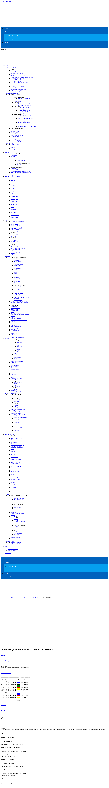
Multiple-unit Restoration (16, 246)
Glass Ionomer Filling (16, 413)
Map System (16, 277)
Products (7, 31)
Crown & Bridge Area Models (25, 121)
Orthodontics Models (15, 134)
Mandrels (13, 474)
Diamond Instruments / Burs (17, 72)
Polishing (16, 359)
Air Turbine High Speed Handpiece (19, 221)
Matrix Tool (13, 443)
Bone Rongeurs (17, 261)
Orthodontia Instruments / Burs (18, 78)
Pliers (12, 317)
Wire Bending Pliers (18, 288)
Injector (18, 350)
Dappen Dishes (14, 463)
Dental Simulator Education (11, 93)
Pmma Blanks (14, 389)
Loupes (12, 207)
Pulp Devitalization (18, 419)
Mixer (12, 367)
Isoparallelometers (15, 365)
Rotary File (19, 165)
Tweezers (16, 273)
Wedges (12, 449)
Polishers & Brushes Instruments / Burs (20, 79)
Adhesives (16, 496)
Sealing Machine (14, 191)
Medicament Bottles (15, 479)
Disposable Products (9, 143)
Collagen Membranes (16, 254)
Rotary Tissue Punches (16, 318)
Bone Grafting (14, 253)
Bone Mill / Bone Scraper (17, 309)
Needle (15, 395)
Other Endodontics (18, 278)
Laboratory (7, 338)
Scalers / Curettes (18, 300)
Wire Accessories (18, 533)
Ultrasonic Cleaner (15, 215)
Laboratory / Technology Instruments (19, 302)
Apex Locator (14, 155)
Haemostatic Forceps (18, 264)
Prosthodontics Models (16, 139)
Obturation (13, 168)
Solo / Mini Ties (14, 516)
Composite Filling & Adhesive (18, 409)
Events (6, 42)
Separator (13, 363)
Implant (12, 250)
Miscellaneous (14, 333)
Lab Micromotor (14, 366)
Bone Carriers (14, 306)
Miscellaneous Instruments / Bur (18, 75)
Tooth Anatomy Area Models (24, 105)
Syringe (15, 272)
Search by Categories (13, 35)
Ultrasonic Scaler (15, 196)
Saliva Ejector (17, 500)
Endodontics (8, 152)
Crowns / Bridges (15, 328)
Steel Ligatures (17, 531)
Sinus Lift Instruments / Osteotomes (19, 320)
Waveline (13, 321)
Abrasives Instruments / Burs (17, 86)
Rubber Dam (14, 149)
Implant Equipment (15, 252)
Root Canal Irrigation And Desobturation (20, 169)
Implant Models (14, 132)
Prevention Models (15, 138)
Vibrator (15, 358)
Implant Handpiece (15, 225)
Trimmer (16, 354)
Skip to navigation (5, 1)
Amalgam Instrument (15, 325)
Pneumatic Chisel (15, 369)
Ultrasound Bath (17, 357)
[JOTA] (6, 727)
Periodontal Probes (18, 296)
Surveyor (16, 353)
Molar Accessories (18, 507)
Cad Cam (13, 376)
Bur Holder (13, 454)
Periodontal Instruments (19, 294)
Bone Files (16, 260)
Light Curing (14, 204)
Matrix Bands (14, 439)
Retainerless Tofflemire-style (17, 445)
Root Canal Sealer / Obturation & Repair (20, 171)
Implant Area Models (23, 123)
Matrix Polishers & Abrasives (17, 441)
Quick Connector (15, 229)
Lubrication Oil (14, 235)
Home (6, 28)
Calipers (12, 312)
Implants (7, 242)
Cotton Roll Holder (15, 462)
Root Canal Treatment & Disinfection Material (21, 172)
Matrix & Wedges (15, 477)
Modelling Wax (17, 384)
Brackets (13, 539)
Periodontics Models (15, 136)
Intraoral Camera (14, 201)
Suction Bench (17, 351)
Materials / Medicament (10, 393)
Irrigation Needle (15, 175)
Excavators (13, 329)
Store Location (8, 46)
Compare (3, 655)
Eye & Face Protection (16, 466)
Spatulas (13, 334)
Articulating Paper (18, 399)
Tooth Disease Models (16, 141)
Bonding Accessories (18, 499)
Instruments (7, 256)
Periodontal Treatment (19, 433)
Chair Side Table (14, 457)
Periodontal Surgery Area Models (25, 115)
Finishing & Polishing (16, 411)
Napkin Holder (14, 147)
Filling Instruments (15, 330)
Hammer (13, 316)
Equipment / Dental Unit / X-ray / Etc (13, 176)
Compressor (13, 180)
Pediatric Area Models (23, 111)
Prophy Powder (14, 241)
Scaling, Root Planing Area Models (26, 118)
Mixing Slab (13, 482)
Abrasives (16, 405)
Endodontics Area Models (24, 98)
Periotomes (16, 298)
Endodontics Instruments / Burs (18, 73)
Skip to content (12, 1)
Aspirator (19, 343)
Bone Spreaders (14, 310)
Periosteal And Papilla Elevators (21, 297)
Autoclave (13, 177)
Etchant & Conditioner (19, 498)
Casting (18, 345)
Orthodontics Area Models (24, 110)
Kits (12, 74)
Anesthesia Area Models (23, 107)
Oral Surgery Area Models (24, 109)
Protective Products (15, 537)
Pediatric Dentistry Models (17, 135)
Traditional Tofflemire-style (17, 447)
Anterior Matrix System (16, 437)
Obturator (13, 157)
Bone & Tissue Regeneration (20, 417)
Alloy (15, 406)
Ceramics (13, 377)
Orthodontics (8, 494)
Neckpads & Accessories (19, 521)
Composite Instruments (16, 326)
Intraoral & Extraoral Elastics (17, 513)
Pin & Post (16, 401)
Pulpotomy (16, 422)
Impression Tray (14, 332)
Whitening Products (9, 541)
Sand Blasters (14, 362)
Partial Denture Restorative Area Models (27, 125)
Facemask (16, 520)
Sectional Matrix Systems (16, 446)
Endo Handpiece (14, 224)
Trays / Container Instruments (17, 337)
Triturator (16, 355)
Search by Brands (12, 39)
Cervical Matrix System (16, 438)
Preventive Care (17, 430)
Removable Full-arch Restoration (18, 248)
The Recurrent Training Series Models (27, 103)
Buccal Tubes (17, 506)
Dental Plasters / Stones (16, 378)
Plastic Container (15, 485)
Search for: (3, 49)
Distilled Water (14, 217)
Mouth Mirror (17, 282)
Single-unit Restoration (16, 249)
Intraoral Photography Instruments (19, 301)
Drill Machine (20, 346)
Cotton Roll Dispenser (16, 459)
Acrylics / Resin (14, 374)
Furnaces (19, 347)
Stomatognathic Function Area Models (27, 126)
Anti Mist (13, 451)
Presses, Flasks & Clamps (17, 361)
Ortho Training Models (19, 286)
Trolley (12, 490)
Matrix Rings (14, 442)
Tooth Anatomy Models (16, 140)
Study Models (17, 386)
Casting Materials (18, 382)
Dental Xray (13, 185)
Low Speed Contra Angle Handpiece (19, 227)
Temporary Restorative (16, 415)
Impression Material (18, 425)
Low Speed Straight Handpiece (18, 228)
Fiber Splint (13, 410)
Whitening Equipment (16, 542)
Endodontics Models (15, 131)
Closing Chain (14, 512)
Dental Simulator (18, 101)
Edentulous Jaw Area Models (24, 122)
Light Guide (13, 469)
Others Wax (16, 385)
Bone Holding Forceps (16, 308)
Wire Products (17, 534)
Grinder (18, 349)
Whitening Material (15, 543)
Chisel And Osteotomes (16, 313)
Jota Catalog (3, 710)
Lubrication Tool (14, 236)
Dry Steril (13, 188)
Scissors (15, 269)
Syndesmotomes (17, 270)
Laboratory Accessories (16, 391)
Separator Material (15, 380)
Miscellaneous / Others (10, 434)
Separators (13, 515)
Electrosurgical (14, 199)
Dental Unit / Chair (15, 183)
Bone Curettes (17, 258)
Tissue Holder (14, 487)
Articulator (19, 342)
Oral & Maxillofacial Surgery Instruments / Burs (22, 77)
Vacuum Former (14, 492)
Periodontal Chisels (18, 293)
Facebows (16, 519)
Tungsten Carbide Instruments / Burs (19, 82)
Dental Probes (17, 281)
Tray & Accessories (18, 526)
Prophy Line (13, 240)
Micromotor (13, 209)
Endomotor (13, 156)
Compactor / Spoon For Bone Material (20, 314)
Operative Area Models (23, 99)
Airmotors (13, 223)
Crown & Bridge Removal (17, 231)
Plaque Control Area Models (24, 117)
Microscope (13, 212)
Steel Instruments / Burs (16, 81)
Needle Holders (17, 265)
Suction (12, 193)
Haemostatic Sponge (15, 144)
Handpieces (7, 220)
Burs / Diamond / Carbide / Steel (12, 68)
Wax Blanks (13, 390)
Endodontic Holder (21, 160)
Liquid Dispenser (15, 471)
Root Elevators (17, 268)
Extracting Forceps (18, 262)
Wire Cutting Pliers (18, 289)
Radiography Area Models (24, 113)
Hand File (19, 164)
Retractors (16, 266)
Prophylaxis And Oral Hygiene (18, 414)
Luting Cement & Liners (19, 427)
